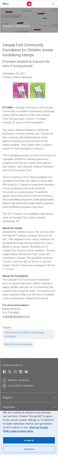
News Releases (23, 77)
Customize (29, 449)
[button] (13, 4)
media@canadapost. (16, 316)
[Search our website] (54, 4)
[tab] (29, 397)
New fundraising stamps (18, 344)
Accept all (29, 440)
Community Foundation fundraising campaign (24, 334)
